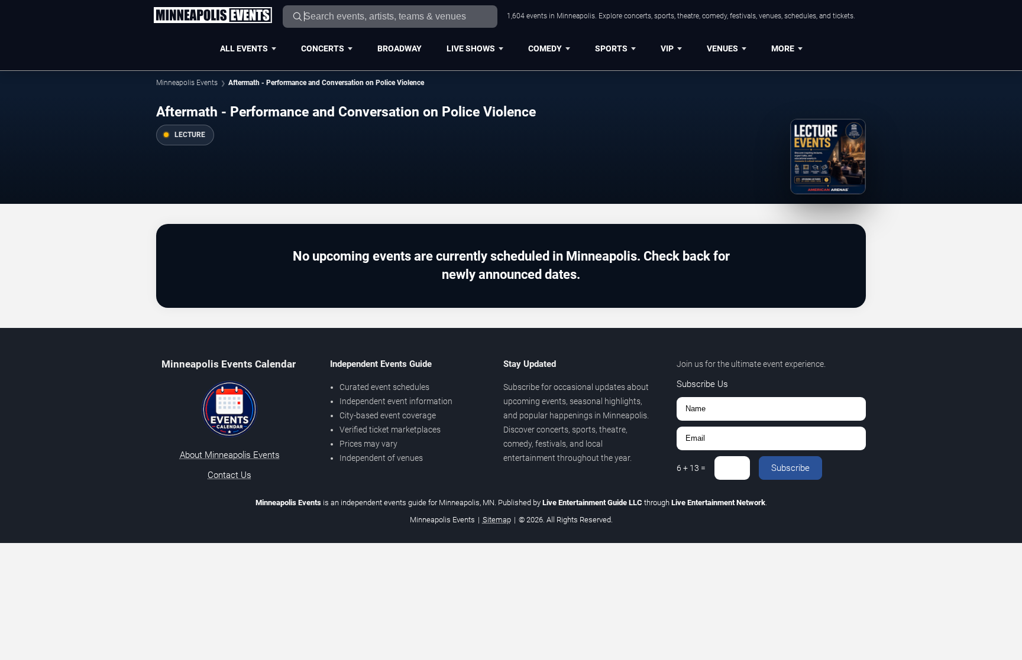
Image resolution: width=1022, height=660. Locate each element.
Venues (722, 48)
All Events (244, 48)
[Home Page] (212, 15)
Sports (611, 48)
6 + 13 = (691, 468)
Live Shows (471, 48)
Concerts (322, 48)
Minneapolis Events (187, 83)
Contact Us (229, 475)
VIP (667, 48)
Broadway (399, 48)
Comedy (545, 48)
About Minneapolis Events (230, 455)
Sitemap (497, 519)
